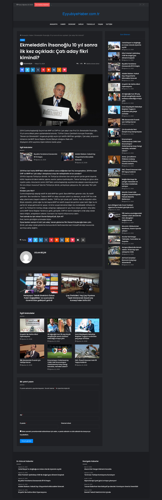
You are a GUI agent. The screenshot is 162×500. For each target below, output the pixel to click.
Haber (63, 24)
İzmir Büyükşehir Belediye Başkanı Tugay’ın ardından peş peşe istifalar (86, 336)
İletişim (109, 24)
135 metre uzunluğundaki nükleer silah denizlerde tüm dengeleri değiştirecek (132, 216)
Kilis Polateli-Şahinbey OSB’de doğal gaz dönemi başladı (131, 55)
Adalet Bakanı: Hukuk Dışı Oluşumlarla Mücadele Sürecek (85, 157)
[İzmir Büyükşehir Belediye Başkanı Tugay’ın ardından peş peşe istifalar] (87, 325)
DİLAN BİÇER (28, 63)
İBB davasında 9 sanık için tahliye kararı (30, 361)
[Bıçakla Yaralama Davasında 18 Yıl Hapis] (26, 157)
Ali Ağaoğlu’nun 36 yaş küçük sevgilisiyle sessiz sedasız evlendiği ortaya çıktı (59, 336)
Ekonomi (71, 24)
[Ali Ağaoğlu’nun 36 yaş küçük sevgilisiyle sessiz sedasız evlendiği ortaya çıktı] (59, 325)
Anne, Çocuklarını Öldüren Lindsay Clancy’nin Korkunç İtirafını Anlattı (129, 160)
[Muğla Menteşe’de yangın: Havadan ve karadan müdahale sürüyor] (114, 182)
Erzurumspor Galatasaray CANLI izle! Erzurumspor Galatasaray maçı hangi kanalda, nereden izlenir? (58, 363)
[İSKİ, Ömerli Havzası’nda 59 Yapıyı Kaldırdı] (87, 351)
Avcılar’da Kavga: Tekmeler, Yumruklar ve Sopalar (131, 239)
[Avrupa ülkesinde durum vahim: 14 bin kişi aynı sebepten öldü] (114, 250)
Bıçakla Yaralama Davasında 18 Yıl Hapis (64, 4)
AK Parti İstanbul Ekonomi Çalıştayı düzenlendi (129, 260)
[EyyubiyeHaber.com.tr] (81, 13)
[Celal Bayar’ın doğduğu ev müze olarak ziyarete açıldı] (114, 46)
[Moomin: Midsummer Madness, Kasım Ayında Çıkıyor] (114, 229)
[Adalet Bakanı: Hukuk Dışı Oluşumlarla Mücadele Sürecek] (67, 157)
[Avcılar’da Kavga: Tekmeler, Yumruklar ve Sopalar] (114, 240)
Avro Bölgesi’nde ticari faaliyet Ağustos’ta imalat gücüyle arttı (121, 206)
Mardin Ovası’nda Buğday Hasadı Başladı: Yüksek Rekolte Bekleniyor (131, 195)
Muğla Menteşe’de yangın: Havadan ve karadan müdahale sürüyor (130, 182)
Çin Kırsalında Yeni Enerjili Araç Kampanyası (132, 130)
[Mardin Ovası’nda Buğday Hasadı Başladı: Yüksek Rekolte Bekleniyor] (114, 195)
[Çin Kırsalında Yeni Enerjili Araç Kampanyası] (114, 132)
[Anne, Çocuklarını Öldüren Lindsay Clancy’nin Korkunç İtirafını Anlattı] (114, 160)
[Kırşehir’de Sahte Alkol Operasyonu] (32, 325)
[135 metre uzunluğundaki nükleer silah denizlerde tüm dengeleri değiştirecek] (114, 216)
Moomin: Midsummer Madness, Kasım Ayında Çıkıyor (131, 228)
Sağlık (81, 24)
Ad (21, 415)
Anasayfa (53, 24)
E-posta (23, 423)
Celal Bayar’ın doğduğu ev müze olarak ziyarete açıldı (131, 45)
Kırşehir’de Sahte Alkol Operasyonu (29, 335)
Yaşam (100, 24)
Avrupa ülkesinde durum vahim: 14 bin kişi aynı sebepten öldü (131, 249)
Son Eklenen (125, 34)
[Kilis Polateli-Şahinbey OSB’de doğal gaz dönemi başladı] (114, 56)
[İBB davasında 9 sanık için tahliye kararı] (32, 351)
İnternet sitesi (66, 423)
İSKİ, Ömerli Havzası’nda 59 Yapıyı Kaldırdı (86, 361)
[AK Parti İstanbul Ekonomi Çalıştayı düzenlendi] (114, 261)
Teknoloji (91, 24)
